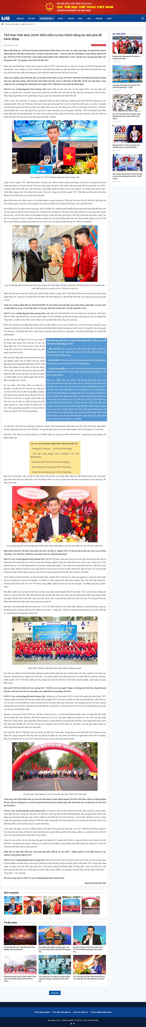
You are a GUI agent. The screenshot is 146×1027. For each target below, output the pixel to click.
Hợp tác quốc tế (80, 1012)
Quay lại (54, 993)
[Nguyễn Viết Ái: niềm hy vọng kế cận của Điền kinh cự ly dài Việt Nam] (127, 125)
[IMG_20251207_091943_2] (71, 897)
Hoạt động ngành (42, 1012)
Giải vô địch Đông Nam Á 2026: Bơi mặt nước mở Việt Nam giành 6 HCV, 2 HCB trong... (127, 176)
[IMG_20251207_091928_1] (52, 897)
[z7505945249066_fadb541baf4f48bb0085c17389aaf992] (13, 897)
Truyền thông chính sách (100, 1012)
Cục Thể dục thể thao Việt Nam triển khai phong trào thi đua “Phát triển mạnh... (127, 116)
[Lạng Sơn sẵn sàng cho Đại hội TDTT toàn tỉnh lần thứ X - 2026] (127, 65)
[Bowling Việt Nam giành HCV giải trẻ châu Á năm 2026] (127, 36)
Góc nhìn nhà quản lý (98, 45)
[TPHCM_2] (90, 897)
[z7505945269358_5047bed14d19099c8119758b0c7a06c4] (32, 897)
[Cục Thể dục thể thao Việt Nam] (6, 18)
